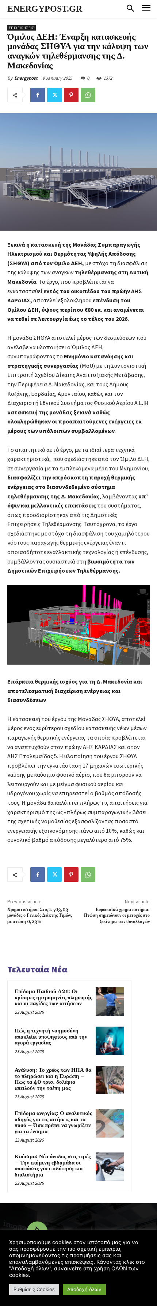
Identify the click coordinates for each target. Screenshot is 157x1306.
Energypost (26, 78)
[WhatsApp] (88, 95)
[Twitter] (54, 95)
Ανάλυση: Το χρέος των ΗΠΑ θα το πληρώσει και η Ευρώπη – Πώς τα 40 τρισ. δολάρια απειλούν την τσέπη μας (53, 1079)
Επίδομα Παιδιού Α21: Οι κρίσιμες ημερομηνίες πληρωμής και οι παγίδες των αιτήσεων (53, 997)
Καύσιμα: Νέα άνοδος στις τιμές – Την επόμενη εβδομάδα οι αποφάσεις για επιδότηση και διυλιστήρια (53, 1165)
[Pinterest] (71, 95)
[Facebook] (37, 95)
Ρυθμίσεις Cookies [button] (34, 1289)
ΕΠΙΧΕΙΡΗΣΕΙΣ (21, 27)
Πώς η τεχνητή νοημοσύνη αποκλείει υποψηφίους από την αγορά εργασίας (51, 1036)
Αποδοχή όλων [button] (84, 1289)
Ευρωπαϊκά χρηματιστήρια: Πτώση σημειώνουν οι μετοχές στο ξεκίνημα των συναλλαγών (117, 915)
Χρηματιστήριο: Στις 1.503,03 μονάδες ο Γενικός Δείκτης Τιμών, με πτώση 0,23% (39, 915)
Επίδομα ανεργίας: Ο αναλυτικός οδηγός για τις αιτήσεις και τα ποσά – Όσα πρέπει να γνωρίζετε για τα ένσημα (53, 1122)
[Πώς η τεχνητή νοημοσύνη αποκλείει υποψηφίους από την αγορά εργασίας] (110, 1041)
